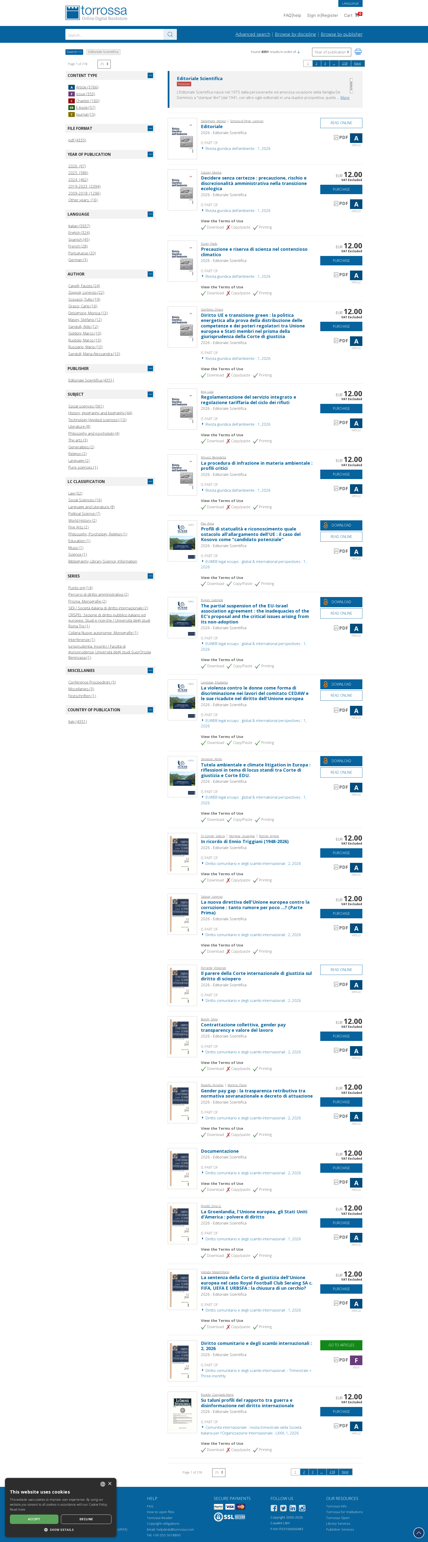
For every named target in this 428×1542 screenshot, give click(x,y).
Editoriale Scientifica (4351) (91, 380)
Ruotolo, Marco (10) (84, 340)
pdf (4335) (77, 140)
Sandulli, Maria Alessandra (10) (94, 353)
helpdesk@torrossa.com (175, 1529)
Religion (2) (77, 453)
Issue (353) (83, 93)
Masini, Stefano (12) (85, 319)
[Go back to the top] (418, 1532)
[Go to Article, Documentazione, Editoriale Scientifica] (182, 1168)
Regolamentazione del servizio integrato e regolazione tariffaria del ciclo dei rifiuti (248, 399)
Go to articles (341, 1345)
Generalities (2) (81, 446)
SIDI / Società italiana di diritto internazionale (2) (108, 607)
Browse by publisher (342, 34)
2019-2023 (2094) (84, 186)
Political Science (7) (84, 513)
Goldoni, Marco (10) (84, 333)
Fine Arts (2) (78, 527)
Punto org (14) (80, 587)
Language (350, 3)
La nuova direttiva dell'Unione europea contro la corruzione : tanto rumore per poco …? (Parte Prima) (255, 907)
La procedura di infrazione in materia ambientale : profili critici (257, 465)
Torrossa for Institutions (344, 1512)
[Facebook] (274, 1509)
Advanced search (253, 34)
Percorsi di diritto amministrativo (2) (98, 594)
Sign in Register (322, 15)
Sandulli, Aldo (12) (83, 326)
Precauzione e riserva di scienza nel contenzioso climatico (254, 251)
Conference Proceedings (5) (92, 682)
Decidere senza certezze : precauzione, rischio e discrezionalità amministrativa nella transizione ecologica (254, 183)
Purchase (341, 189)
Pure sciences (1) (83, 467)
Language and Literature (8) (91, 506)
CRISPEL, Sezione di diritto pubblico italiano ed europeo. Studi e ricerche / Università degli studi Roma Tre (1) (109, 620)
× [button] (109, 1484)
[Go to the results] (170, 34)
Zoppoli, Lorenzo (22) (86, 292)
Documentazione (220, 1151)
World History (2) (82, 520)
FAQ (150, 1506)
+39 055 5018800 (167, 1535)
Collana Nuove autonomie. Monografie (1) (103, 632)
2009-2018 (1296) (84, 193)
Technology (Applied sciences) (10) (97, 419)
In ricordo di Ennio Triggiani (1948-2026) (245, 841)
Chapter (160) (85, 100)
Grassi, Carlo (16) (82, 305)
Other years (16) (83, 199)
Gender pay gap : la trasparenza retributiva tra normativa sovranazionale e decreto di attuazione (257, 1093)
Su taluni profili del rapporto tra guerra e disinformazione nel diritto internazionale (247, 1402)
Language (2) (79, 460)
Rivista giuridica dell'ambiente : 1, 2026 (237, 148)
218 (344, 63)
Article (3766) (85, 87)
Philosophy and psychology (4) (93, 433)
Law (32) (75, 493)
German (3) (78, 259)
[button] (298, 51)
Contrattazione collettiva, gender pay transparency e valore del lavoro (243, 1027)
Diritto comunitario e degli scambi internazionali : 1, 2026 (253, 1238)
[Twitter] (283, 1509)
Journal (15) (83, 114)
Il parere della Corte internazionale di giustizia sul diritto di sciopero (256, 976)
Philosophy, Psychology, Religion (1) (97, 533)
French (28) (78, 246)
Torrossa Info (336, 1506)
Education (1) (79, 540)
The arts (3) (78, 439)
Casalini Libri (280, 1523)
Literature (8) (79, 426)
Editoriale (212, 126)
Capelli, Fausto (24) (84, 285)
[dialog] (60, 1507)
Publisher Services (340, 1529)
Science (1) (77, 554)
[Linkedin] (293, 1509)
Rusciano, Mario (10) (85, 346)
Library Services (338, 1523)
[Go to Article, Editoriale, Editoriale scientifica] (182, 138)
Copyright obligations (163, 1523)
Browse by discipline (295, 34)
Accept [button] (34, 1519)
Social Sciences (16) (85, 499)
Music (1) (75, 547)
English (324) (79, 232)
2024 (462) (78, 179)
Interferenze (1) (81, 639)
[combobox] (121, 34)
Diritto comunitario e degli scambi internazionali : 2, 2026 (253, 863)
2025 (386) (78, 172)
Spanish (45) (79, 239)
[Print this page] (358, 52)
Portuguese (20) (82, 253)
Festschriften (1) (82, 695)
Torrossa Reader (160, 1518)
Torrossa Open (337, 1518)
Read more (18, 1509)
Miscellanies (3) (81, 688)
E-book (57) (82, 107)
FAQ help (292, 15)
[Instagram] (302, 1509)
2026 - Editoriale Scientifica (223, 132)
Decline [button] (86, 1519)
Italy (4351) (77, 721)
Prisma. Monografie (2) (87, 601)
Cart (352, 15)
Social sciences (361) (86, 406)
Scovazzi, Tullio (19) (84, 299)
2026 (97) (77, 165)
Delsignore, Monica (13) (88, 312)
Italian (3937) (79, 225)
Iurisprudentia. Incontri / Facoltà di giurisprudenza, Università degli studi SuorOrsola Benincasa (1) (109, 652)
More (345, 97)
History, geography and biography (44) (100, 412)
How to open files (160, 1512)
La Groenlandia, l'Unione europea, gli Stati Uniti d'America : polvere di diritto (254, 1214)
